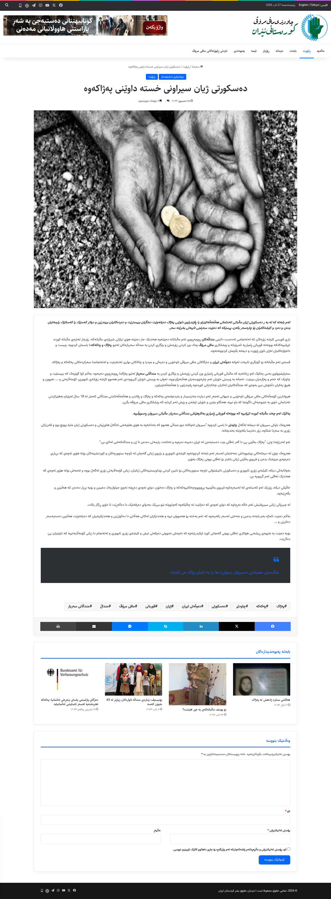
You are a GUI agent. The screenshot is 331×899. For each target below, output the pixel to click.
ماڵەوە (320, 50)
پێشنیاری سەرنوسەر (172, 77)
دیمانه (279, 50)
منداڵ (104, 606)
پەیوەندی (239, 50)
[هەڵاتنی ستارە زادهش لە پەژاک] (261, 679)
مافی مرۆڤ (127, 606)
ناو (287, 811)
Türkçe (314, 5)
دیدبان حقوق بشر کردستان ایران (236, 891)
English (303, 5)
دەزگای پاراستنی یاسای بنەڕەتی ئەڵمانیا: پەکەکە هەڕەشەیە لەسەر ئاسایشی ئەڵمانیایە (69, 702)
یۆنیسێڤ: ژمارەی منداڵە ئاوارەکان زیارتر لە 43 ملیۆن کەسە (134, 702)
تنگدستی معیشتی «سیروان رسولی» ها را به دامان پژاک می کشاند (224, 572)
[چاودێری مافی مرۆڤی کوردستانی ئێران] (290, 27)
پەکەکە (261, 606)
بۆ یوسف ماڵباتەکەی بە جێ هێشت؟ (204, 709)
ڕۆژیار (266, 50)
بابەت (293, 50)
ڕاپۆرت (307, 50)
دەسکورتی (219, 606)
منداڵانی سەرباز (79, 606)
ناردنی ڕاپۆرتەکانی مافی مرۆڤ (209, 50)
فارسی (324, 5)
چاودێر (241, 606)
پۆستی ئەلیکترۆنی (279, 830)
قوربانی (150, 606)
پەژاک (280, 606)
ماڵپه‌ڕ (157, 830)
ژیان (168, 606)
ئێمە (253, 50)
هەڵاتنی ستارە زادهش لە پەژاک (271, 699)
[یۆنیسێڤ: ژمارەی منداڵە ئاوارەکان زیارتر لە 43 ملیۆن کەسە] (133, 679)
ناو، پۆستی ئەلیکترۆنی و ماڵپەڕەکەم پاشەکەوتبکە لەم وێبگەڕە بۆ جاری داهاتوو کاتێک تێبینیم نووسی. (230, 849)
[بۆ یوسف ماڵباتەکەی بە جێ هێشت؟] (197, 684)
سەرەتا (196, 67)
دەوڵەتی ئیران (191, 606)
